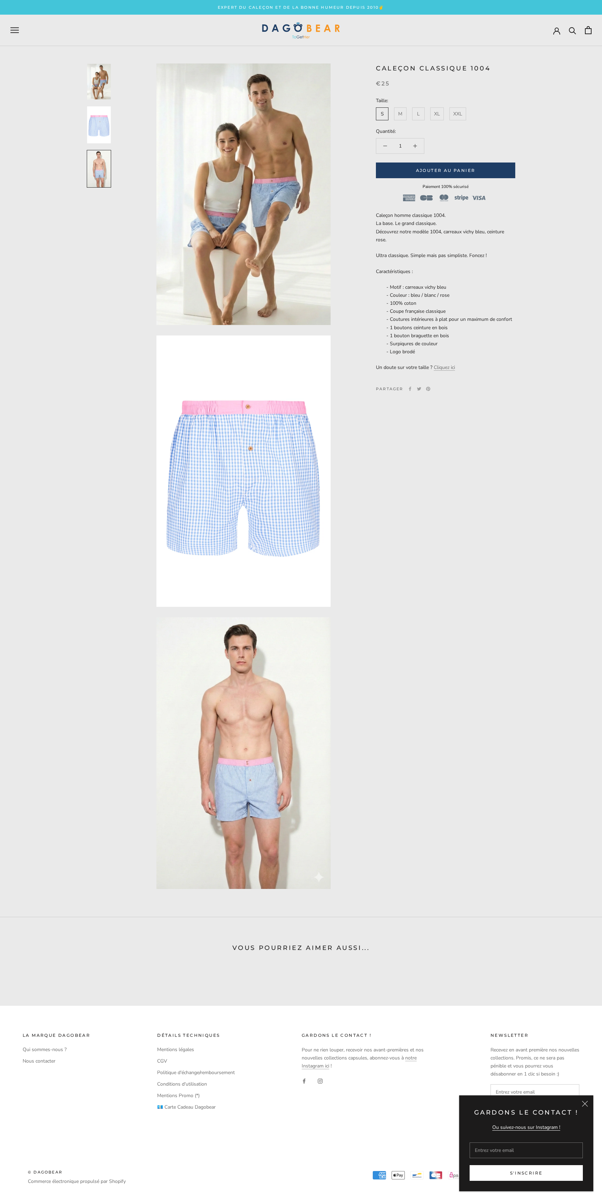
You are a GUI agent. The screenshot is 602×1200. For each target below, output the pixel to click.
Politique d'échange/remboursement (196, 1072)
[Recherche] (572, 30)
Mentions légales (175, 1049)
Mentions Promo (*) (178, 1095)
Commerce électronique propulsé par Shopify (77, 1181)
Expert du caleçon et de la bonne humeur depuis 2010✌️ (301, 7)
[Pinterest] (428, 389)
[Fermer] (585, 1104)
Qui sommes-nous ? (45, 1049)
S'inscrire (526, 1173)
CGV (162, 1061)
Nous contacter (39, 1061)
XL (437, 114)
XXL (457, 114)
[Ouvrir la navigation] (14, 30)
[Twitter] (419, 389)
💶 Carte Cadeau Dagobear (186, 1107)
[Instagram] (320, 1081)
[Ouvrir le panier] (588, 30)
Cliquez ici (444, 367)
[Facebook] (410, 389)
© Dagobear (45, 1172)
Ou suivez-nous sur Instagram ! (526, 1127)
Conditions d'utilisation (182, 1084)
